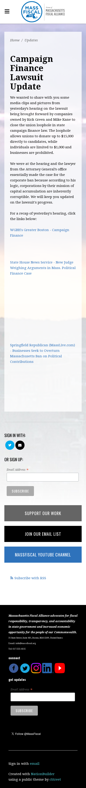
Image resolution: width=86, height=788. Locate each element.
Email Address (17, 470)
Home (14, 40)
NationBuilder (43, 774)
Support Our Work (43, 513)
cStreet (55, 779)
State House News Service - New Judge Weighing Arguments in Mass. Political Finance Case (43, 267)
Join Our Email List (43, 534)
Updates (31, 40)
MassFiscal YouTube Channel (43, 555)
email (34, 764)
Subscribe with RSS (30, 578)
